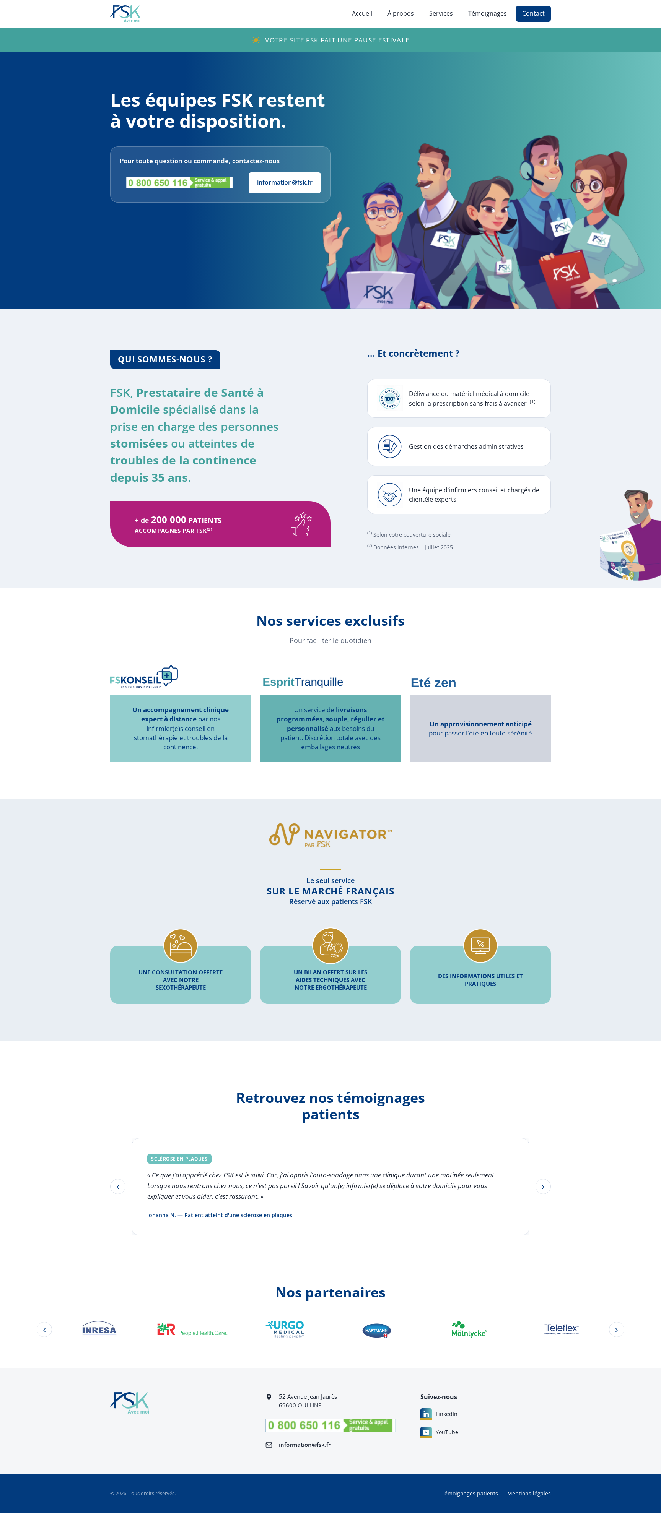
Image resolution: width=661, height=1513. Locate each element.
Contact (533, 13)
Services (441, 13)
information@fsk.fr (285, 182)
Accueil (362, 13)
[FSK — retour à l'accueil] (125, 13)
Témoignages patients (469, 1493)
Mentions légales (529, 1493)
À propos (400, 13)
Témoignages (487, 13)
